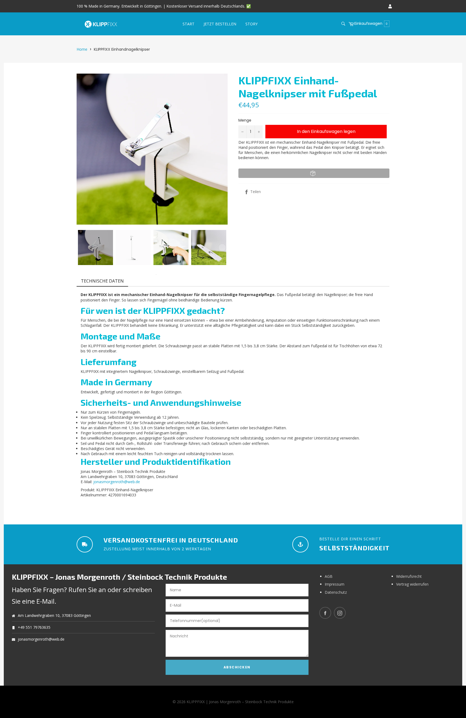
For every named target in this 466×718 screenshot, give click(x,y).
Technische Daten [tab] (102, 281)
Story (251, 23)
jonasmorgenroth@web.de (116, 481)
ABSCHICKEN (237, 667)
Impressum (334, 584)
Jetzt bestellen (220, 23)
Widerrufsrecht (409, 576)
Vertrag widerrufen (412, 584)
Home (82, 49)
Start (188, 23)
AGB (329, 576)
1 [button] (148, 274)
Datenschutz (336, 592)
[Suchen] (343, 24)
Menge (244, 120)
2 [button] (156, 274)
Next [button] (222, 247)
